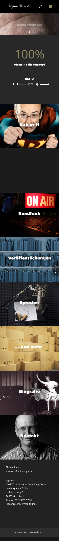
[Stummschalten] (37, 84)
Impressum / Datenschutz (28, 532)
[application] (29, 84)
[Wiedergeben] (13, 84)
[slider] (43, 84)
